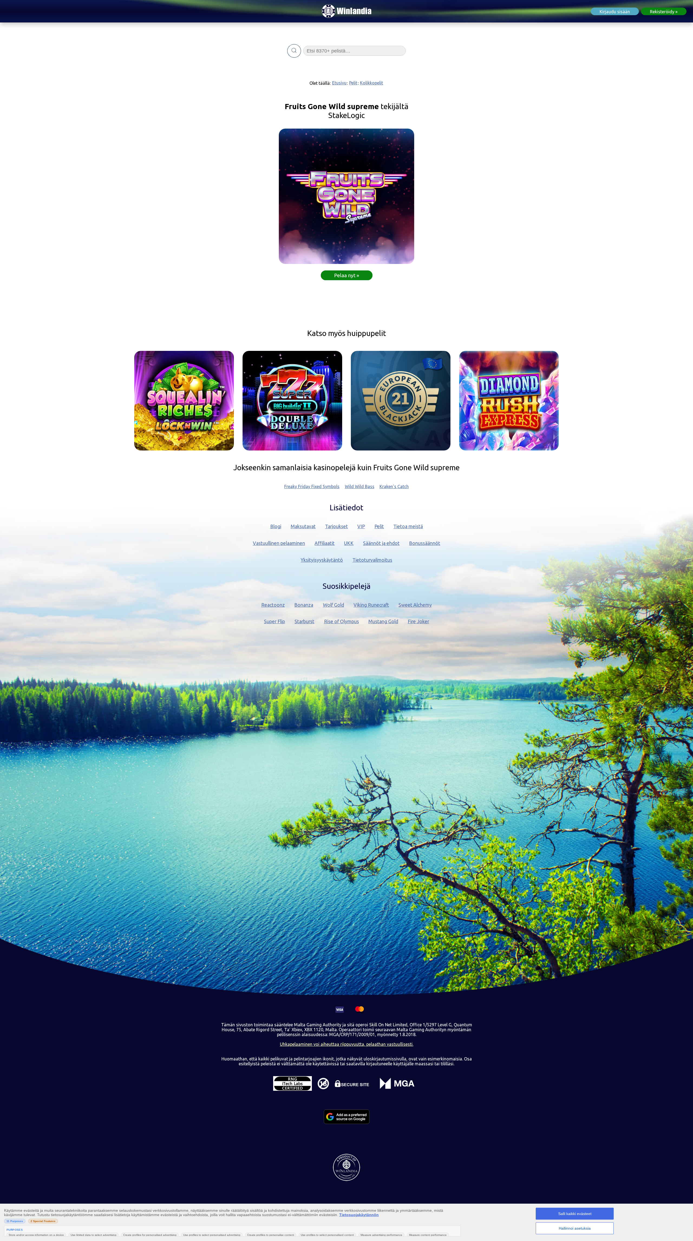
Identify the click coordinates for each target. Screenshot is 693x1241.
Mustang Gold (383, 621)
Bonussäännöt (424, 543)
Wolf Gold (333, 605)
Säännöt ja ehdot (381, 543)
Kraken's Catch (394, 486)
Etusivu (339, 82)
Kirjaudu (615, 11)
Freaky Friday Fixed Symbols (311, 486)
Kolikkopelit (371, 82)
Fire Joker (418, 621)
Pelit (353, 82)
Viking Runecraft (371, 605)
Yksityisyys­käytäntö (322, 560)
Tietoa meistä (408, 526)
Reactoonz (273, 605)
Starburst (304, 621)
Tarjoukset (336, 526)
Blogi (275, 526)
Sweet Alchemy (415, 605)
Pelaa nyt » (346, 275)
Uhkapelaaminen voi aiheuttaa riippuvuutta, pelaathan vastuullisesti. (346, 1044)
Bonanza (303, 605)
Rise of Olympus (341, 621)
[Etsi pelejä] (294, 51)
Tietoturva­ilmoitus (372, 560)
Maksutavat (303, 526)
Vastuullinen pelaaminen (279, 543)
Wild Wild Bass (359, 486)
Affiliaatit (325, 543)
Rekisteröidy (662, 11)
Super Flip (274, 621)
